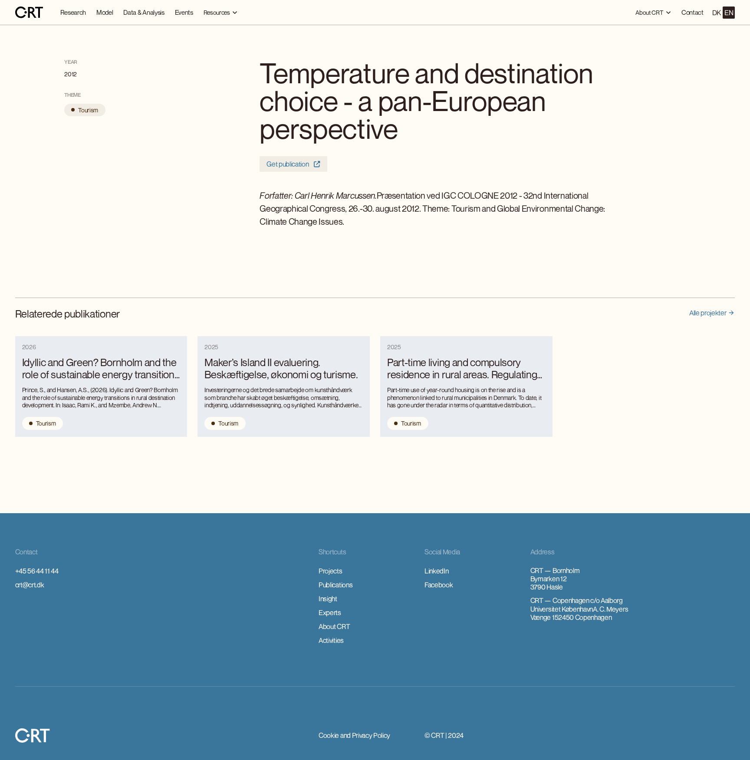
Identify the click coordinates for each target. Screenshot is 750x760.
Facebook (438, 584)
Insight (328, 598)
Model (104, 12)
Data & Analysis (143, 12)
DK (716, 12)
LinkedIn (436, 571)
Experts (330, 612)
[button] (220, 12)
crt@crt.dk (29, 584)
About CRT (334, 626)
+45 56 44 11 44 (37, 571)
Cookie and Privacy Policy (354, 735)
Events (184, 12)
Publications (335, 584)
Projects (330, 571)
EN (728, 12)
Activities (331, 640)
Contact (692, 12)
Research (73, 12)
